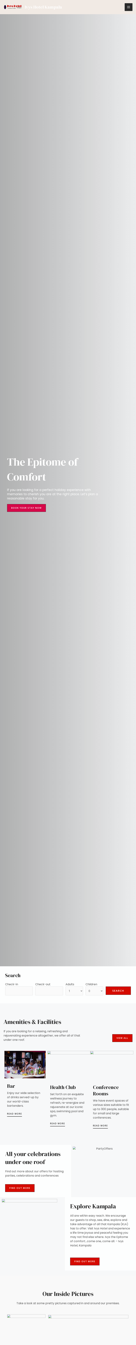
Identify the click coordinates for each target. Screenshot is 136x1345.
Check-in (11, 984)
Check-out (42, 984)
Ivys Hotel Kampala (43, 7)
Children (91, 984)
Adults (70, 984)
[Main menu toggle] (128, 7)
